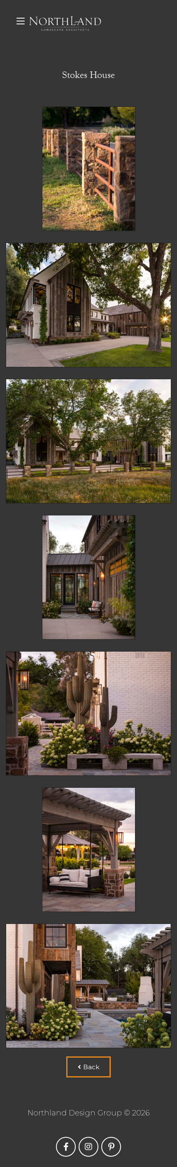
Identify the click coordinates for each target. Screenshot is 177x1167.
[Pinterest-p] (111, 1147)
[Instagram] (88, 1147)
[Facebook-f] (66, 1147)
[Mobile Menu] (20, 20)
